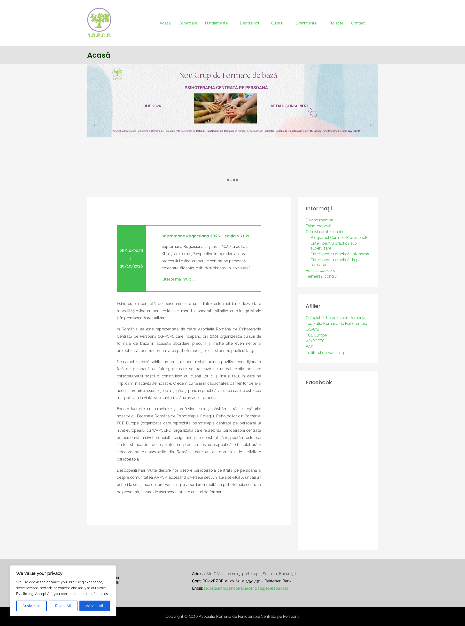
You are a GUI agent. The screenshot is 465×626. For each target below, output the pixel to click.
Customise (31, 606)
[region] (63, 590)
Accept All (94, 606)
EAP (309, 346)
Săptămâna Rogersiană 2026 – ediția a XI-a (205, 236)
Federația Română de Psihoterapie (336, 323)
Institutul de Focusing (325, 352)
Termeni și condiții (321, 276)
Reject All (63, 606)
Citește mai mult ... (178, 279)
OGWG (312, 329)
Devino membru (320, 220)
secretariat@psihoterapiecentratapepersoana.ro (246, 588)
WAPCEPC (315, 341)
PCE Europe (316, 335)
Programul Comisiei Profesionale (339, 237)
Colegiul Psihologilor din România (335, 317)
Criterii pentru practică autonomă (339, 254)
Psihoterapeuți (318, 226)
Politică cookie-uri (321, 270)
